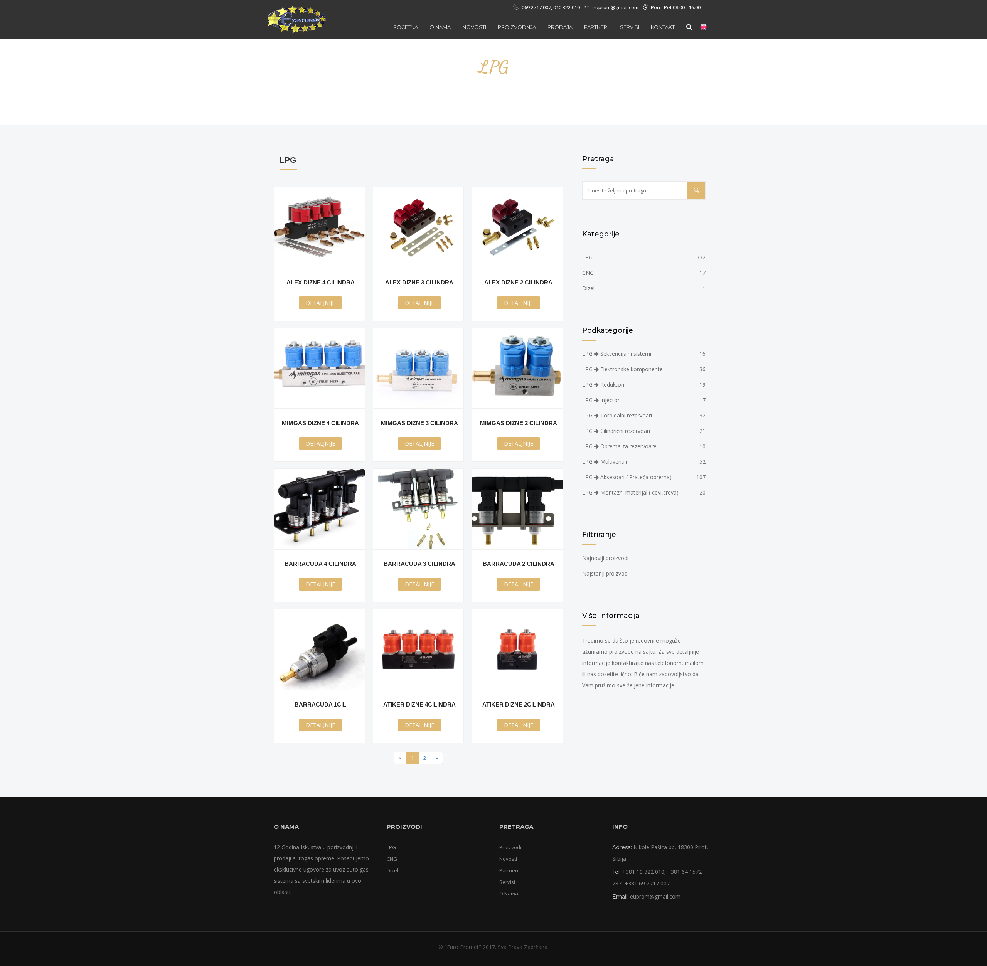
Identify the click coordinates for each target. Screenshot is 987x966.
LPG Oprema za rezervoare (644, 446)
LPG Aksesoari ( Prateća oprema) (644, 477)
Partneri (596, 27)
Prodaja (560, 27)
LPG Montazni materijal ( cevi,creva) (644, 492)
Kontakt (663, 27)
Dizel (644, 288)
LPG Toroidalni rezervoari (644, 415)
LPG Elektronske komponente (644, 369)
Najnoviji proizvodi (605, 558)
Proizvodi (510, 847)
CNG (644, 272)
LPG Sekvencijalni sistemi (644, 353)
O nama (440, 27)
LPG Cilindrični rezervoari (644, 430)
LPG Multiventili (644, 461)
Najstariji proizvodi (605, 573)
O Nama (508, 893)
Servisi (507, 881)
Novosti (474, 27)
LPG (644, 257)
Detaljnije (320, 302)
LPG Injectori (644, 400)
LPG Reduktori (644, 384)
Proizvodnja (517, 27)
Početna (405, 27)
